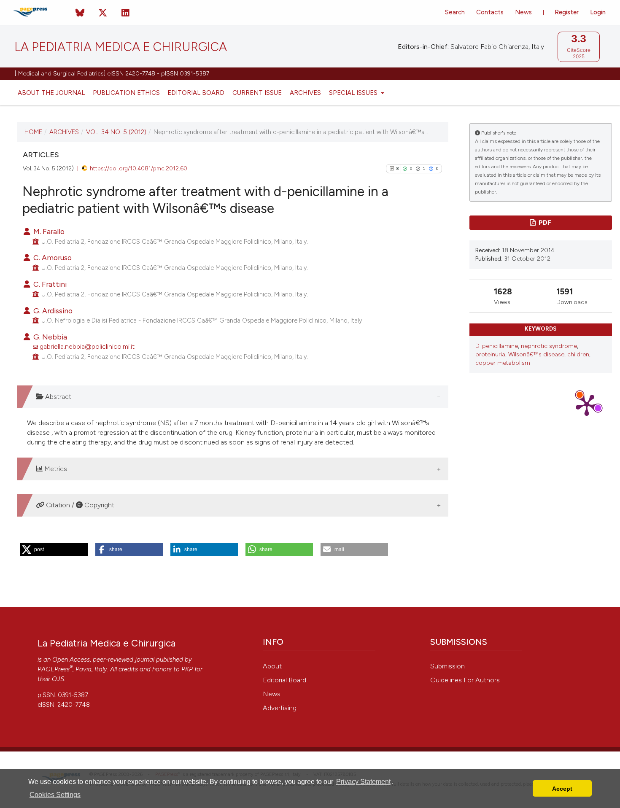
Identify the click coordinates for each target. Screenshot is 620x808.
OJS (58, 679)
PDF (544, 222)
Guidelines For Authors (465, 680)
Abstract (57, 397)
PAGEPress (54, 669)
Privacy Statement (363, 781)
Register (567, 12)
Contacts (490, 12)
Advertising (280, 708)
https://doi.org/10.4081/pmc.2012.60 (138, 168)
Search (455, 12)
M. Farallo (48, 231)
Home (33, 132)
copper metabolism (502, 362)
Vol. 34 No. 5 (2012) (116, 132)
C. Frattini (49, 284)
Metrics (55, 469)
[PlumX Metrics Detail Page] (586, 404)
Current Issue (257, 93)
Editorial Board (195, 93)
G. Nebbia (49, 336)
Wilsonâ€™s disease (536, 354)
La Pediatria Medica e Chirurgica (120, 47)
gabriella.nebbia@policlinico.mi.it (87, 346)
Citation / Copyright (79, 505)
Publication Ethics (126, 93)
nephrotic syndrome (549, 346)
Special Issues (354, 93)
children (578, 354)
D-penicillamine (496, 346)
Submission (447, 666)
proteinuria (490, 354)
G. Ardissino (52, 310)
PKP (187, 669)
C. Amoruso (52, 257)
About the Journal (51, 93)
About (272, 666)
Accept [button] (562, 788)
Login (598, 12)
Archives (305, 93)
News (523, 12)
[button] (54, 549)
